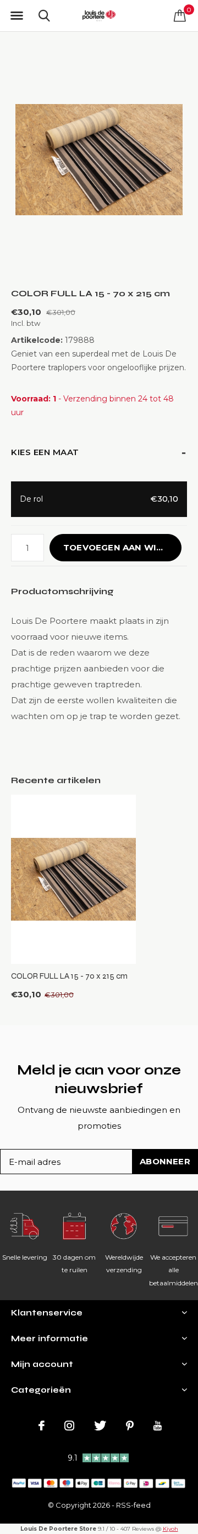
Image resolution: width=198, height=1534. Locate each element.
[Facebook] (41, 1426)
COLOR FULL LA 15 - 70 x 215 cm (69, 976)
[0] (180, 15)
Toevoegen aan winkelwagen (122, 547)
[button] (16, 16)
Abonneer (165, 1161)
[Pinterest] (130, 1426)
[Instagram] (69, 1426)
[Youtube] (157, 1426)
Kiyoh (170, 1528)
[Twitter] (100, 1426)
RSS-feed (133, 1505)
